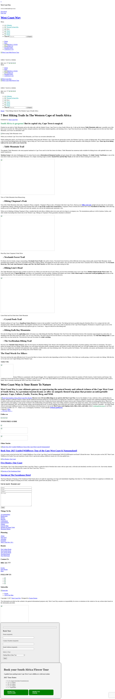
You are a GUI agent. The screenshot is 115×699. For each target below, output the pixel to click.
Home (6, 41)
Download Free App (4, 12)
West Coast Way (13, 119)
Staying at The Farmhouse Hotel (16, 475)
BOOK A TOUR (13, 44)
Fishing (3, 524)
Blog (8, 409)
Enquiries (3, 540)
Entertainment (5, 522)
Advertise (3, 539)
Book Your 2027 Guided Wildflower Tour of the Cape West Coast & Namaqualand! (39, 450)
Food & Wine (4, 526)
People (6, 593)
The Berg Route (5, 554)
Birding (3, 517)
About (2, 536)
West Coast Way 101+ (7, 542)
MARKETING (8, 48)
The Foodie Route (6, 551)
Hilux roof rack (86, 205)
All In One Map (8, 595)
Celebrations (4, 521)
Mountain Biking (5, 529)
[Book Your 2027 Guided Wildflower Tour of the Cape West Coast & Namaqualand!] (25, 447)
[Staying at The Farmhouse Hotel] (11, 471)
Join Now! (4, 537)
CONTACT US (8, 49)
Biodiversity (4, 516)
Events (3, 568)
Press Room (4, 569)
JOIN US (10, 46)
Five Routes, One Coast (11, 463)
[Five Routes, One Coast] (8, 459)
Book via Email (36, 692)
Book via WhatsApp (11, 692)
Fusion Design (33, 598)
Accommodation (5, 514)
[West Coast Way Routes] (16, 398)
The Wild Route (5, 555)
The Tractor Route (6, 552)
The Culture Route (6, 549)
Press (5, 43)
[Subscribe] (4, 590)
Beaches (3, 519)
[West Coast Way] (6, 79)
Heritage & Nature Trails (8, 527)
